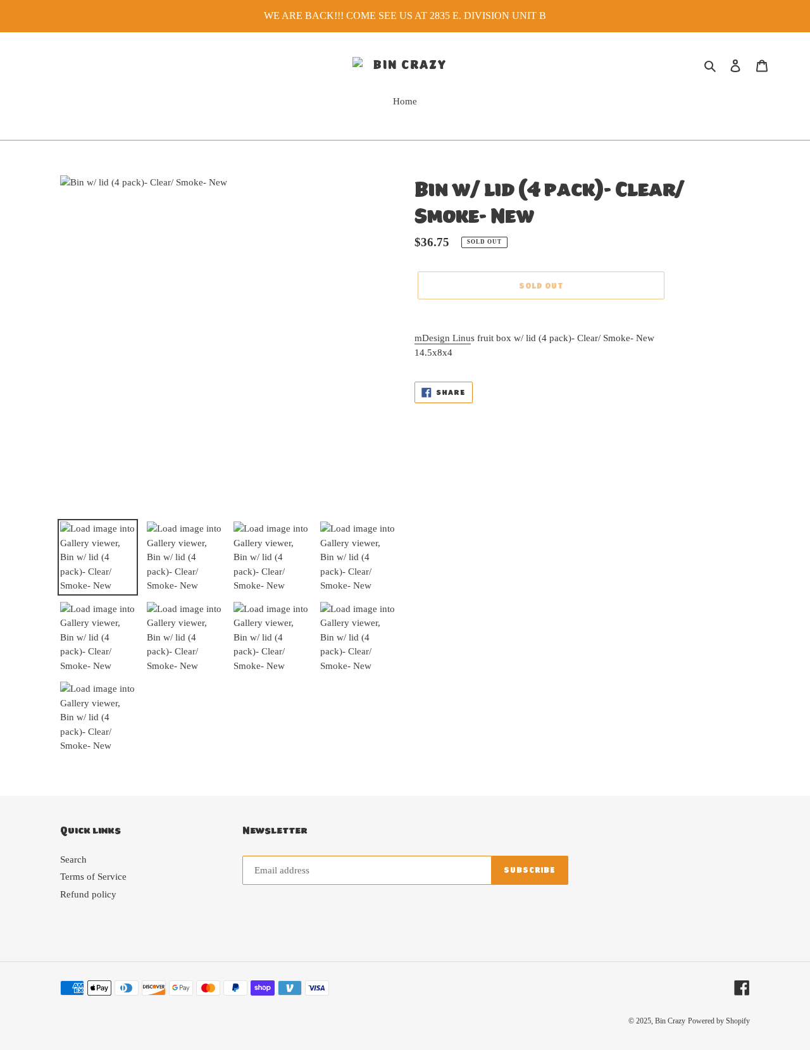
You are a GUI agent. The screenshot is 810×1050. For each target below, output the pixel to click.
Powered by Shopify (719, 1020)
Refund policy (88, 894)
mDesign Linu (442, 338)
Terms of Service (93, 877)
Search (73, 859)
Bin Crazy (670, 1020)
